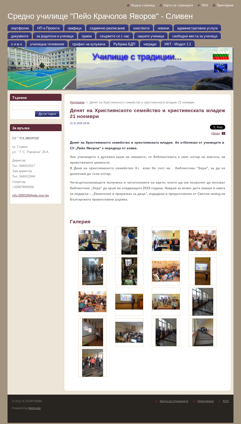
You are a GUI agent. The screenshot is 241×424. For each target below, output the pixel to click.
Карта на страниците (178, 5)
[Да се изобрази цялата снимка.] (92, 241)
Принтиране (225, 5)
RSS (205, 5)
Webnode (34, 408)
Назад (215, 133)
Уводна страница (143, 5)
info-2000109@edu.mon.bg (30, 195)
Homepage (77, 102)
